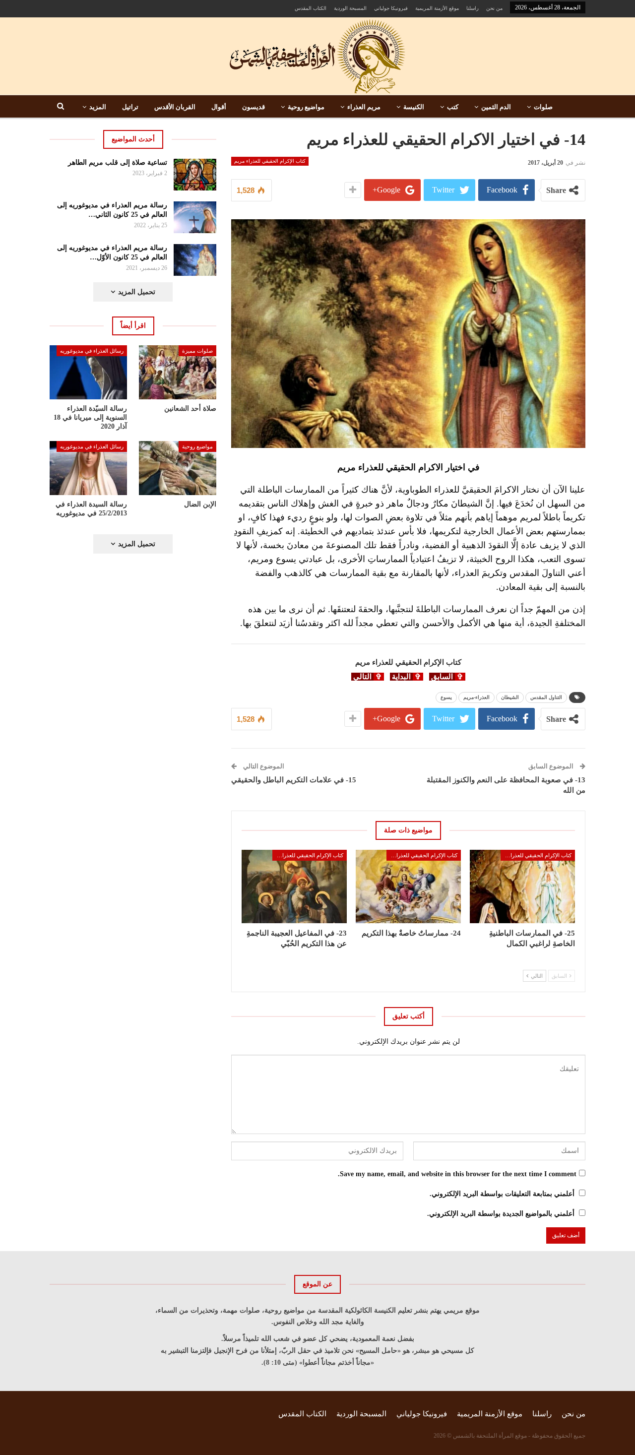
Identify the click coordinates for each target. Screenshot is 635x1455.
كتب (452, 107)
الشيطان (510, 697)
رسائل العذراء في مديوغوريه (92, 351)
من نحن (494, 8)
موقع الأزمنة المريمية (437, 8)
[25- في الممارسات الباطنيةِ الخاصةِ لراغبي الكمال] (522, 886)
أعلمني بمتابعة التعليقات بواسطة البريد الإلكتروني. (502, 1194)
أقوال (218, 107)
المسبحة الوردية (350, 8)
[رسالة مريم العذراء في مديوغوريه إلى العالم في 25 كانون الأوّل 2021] (195, 260)
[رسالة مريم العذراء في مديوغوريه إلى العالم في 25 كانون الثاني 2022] (195, 217)
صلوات (543, 107)
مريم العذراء (364, 107)
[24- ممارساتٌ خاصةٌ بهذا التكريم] (408, 886)
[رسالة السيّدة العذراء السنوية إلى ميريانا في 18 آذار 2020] (88, 372)
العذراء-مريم (476, 697)
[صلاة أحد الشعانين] (177, 372)
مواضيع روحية (306, 107)
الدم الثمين (496, 107)
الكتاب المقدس (310, 8)
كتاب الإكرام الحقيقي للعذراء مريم (270, 161)
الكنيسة (413, 107)
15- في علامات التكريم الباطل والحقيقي (293, 780)
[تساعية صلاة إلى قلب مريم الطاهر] (195, 174)
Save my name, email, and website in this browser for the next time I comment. (457, 1174)
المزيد (97, 107)
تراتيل (130, 107)
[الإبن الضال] (177, 468)
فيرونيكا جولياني (391, 8)
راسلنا (472, 8)
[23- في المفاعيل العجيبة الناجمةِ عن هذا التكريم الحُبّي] (294, 886)
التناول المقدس (546, 697)
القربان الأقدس (174, 107)
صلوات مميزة (197, 351)
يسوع (446, 697)
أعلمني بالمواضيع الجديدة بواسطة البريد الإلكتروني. (500, 1213)
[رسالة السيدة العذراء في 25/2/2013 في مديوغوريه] (88, 468)
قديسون (253, 107)
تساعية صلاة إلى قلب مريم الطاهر (117, 162)
